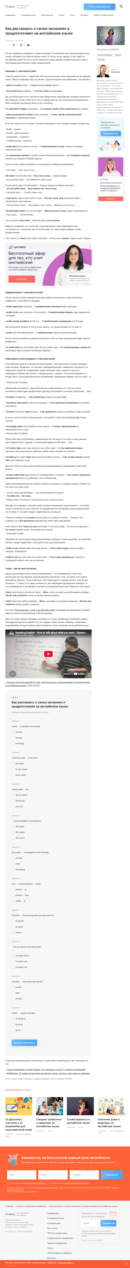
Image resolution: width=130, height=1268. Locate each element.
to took (19, 999)
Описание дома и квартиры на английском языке (109, 1123)
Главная (9, 1206)
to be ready (21, 775)
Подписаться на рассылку (110, 134)
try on (18, 1030)
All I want (20, 826)
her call (19, 806)
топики (118, 55)
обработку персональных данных (34, 1183)
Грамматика (10, 15)
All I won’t (20, 838)
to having (20, 743)
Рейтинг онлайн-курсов (103, 15)
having (19, 738)
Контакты (84, 15)
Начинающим (47, 15)
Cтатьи (61, 15)
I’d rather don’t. (22, 956)
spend (18, 932)
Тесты (72, 15)
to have (19, 732)
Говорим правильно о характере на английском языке (48, 1123)
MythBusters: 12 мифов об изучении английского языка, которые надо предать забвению (48, 1073)
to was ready (21, 769)
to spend (19, 921)
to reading (20, 869)
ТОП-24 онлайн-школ (57, 1233)
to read (19, 858)
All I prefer (20, 832)
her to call (20, 801)
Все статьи (52, 1228)
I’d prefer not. (21, 961)
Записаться (112, 1175)
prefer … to (21, 901)
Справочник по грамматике (60, 1238)
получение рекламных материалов (76, 1183)
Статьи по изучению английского (31, 1206)
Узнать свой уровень (99, 7)
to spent (19, 927)
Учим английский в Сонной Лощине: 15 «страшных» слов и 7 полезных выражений (46, 1070)
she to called (21, 795)
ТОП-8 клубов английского (59, 1253)
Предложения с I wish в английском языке (35, 610)
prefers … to (21, 889)
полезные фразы (105, 55)
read (18, 864)
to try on (19, 1024)
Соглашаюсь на (28, 1183)
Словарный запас (28, 15)
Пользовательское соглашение (46, 1188)
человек (101, 60)
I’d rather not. (21, 967)
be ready (20, 763)
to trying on (21, 1019)
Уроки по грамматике (57, 1243)
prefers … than (22, 895)
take (18, 993)
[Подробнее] (48, 264)
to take (19, 987)
